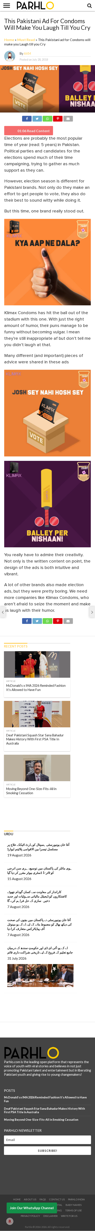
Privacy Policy (30, 1215)
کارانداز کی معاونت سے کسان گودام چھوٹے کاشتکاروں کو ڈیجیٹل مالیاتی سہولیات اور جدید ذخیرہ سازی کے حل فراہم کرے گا (37, 896)
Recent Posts (15, 646)
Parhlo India (76, 1199)
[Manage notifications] (9, 1221)
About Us (30, 1199)
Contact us (57, 1199)
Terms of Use (73, 1210)
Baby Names (74, 1204)
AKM (27, 53)
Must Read (26, 40)
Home (9, 40)
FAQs (43, 1199)
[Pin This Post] (58, 118)
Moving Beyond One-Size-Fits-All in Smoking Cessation (41, 1119)
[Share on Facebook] (27, 118)
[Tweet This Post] (37, 118)
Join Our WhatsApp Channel (32, 1208)
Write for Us (69, 1215)
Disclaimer (50, 1215)
